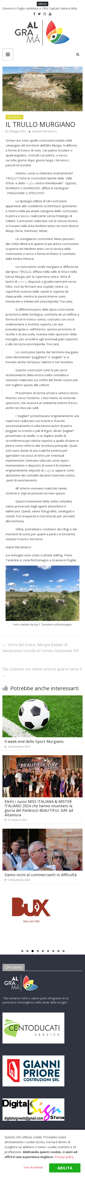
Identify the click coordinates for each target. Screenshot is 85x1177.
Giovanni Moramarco (44, 131)
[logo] (21, 976)
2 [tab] (27, 952)
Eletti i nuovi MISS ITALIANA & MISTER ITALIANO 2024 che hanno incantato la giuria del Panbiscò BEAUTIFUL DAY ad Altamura (39, 808)
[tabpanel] (42, 912)
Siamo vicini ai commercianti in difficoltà (41, 874)
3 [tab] (33, 952)
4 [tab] (38, 952)
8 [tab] (58, 952)
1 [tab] (22, 952)
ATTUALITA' (14, 117)
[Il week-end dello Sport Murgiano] (42, 698)
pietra (22, 281)
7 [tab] (53, 952)
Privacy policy (64, 1157)
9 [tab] (63, 952)
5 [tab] (43, 952)
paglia (48, 470)
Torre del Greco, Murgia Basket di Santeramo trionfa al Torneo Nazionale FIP (40, 647)
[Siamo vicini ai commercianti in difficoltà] (42, 831)
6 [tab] (48, 952)
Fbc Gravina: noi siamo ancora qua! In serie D (42, 671)
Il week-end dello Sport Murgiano (34, 741)
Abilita (64, 1167)
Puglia (30, 183)
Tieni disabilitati (33, 1167)
